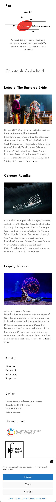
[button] (52, 461)
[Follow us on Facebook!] (6, 5)
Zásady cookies (14, 498)
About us (10, 366)
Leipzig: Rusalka (16, 266)
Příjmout (28, 477)
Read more (31, 161)
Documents (11, 370)
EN (30, 12)
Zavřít (28, 485)
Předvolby (28, 492)
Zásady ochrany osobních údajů (34, 498)
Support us (11, 378)
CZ (25, 12)
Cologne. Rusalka (17, 175)
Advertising (11, 374)
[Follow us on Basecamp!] (9, 6)
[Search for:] (51, 5)
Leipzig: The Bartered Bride (25, 87)
